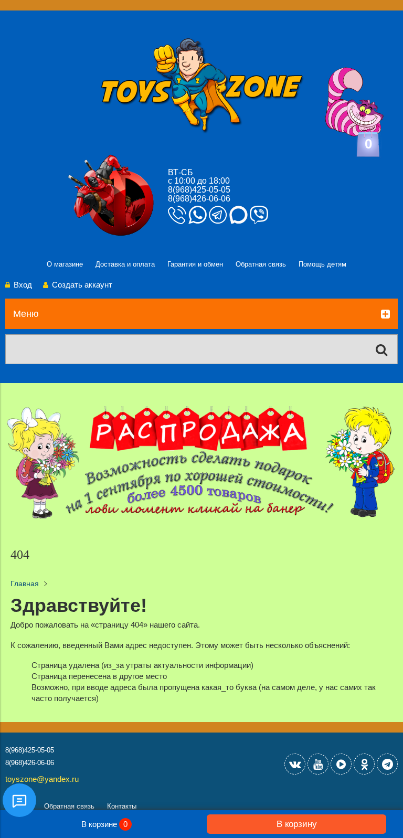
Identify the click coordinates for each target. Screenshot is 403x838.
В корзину (297, 824)
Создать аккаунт (82, 284)
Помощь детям (322, 264)
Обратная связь (261, 264)
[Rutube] (341, 764)
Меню (26, 314)
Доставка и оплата (125, 264)
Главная (24, 584)
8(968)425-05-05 (199, 189)
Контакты (121, 806)
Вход (23, 284)
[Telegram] (387, 764)
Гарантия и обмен (195, 264)
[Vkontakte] (294, 764)
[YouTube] (317, 764)
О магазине (65, 264)
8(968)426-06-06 (199, 198)
